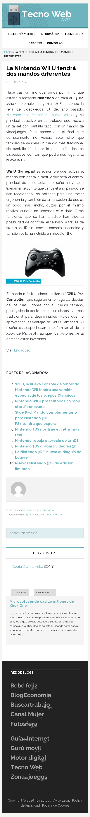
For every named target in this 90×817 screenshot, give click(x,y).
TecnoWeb (45, 14)
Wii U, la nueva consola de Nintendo (47, 384)
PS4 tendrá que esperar (36, 424)
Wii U (58, 514)
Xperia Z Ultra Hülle (27, 566)
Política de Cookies (55, 805)
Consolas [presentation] (19, 592)
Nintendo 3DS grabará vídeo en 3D (45, 446)
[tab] (17, 592)
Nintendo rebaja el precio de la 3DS (47, 441)
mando (34, 514)
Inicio (8, 52)
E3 (27, 514)
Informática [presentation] (45, 592)
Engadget (22, 350)
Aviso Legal (61, 800)
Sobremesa (47, 510)
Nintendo (47, 514)
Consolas (31, 510)
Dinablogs (43, 800)
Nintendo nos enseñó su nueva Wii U (39, 115)
